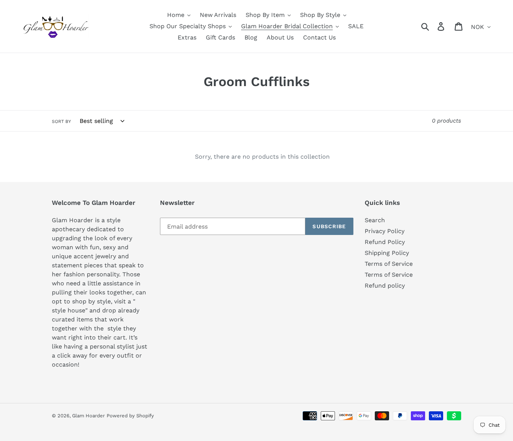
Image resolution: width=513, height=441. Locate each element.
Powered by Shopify (130, 415)
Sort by (61, 121)
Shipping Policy (387, 252)
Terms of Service (389, 263)
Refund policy (385, 285)
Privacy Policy (384, 231)
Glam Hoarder (88, 415)
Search (375, 220)
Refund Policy (385, 242)
